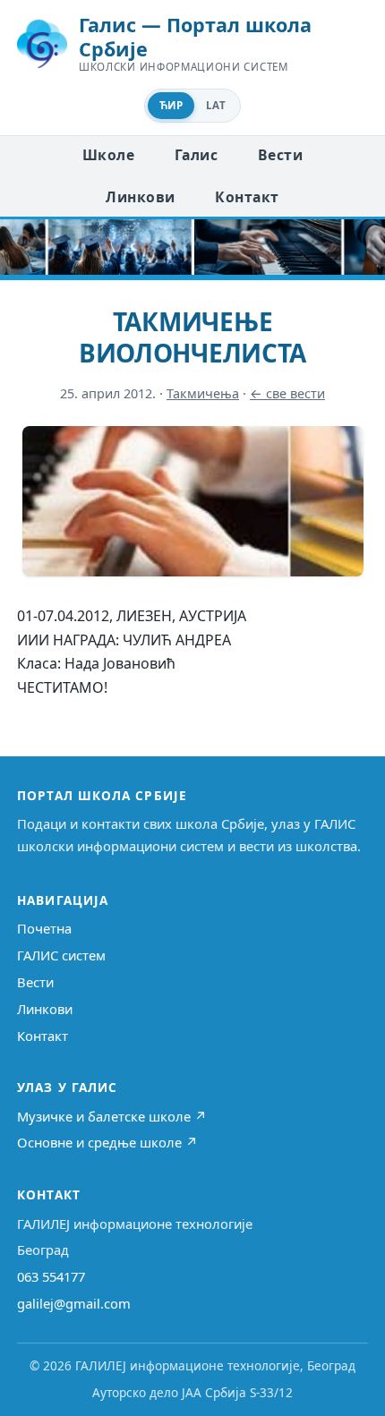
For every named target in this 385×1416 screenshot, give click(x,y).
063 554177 (51, 1276)
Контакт (246, 197)
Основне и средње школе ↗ (107, 1142)
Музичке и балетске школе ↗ (112, 1116)
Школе (108, 155)
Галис (196, 155)
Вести (280, 155)
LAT (216, 105)
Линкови (140, 197)
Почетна (44, 928)
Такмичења (203, 393)
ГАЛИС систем (61, 955)
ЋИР (171, 105)
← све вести (287, 393)
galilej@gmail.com (74, 1303)
